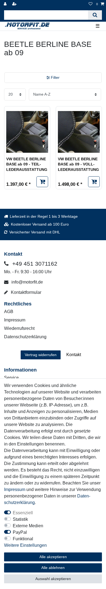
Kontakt (73, 354)
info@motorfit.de (26, 282)
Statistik (20, 519)
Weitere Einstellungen (25, 545)
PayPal (20, 532)
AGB (8, 311)
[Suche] (95, 15)
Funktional (23, 538)
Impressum (14, 320)
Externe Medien (28, 525)
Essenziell (23, 512)
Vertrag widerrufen (41, 355)
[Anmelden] (6, 4)
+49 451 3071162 (34, 264)
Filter (55, 77)
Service (11, 377)
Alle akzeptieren (53, 557)
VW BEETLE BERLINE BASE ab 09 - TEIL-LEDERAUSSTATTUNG (26, 164)
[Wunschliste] (90, 4)
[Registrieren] (15, 4)
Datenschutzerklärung (25, 336)
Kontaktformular (25, 292)
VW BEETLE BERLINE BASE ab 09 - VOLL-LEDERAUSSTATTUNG (78, 164)
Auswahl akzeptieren (53, 579)
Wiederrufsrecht (19, 328)
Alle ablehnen (53, 567)
